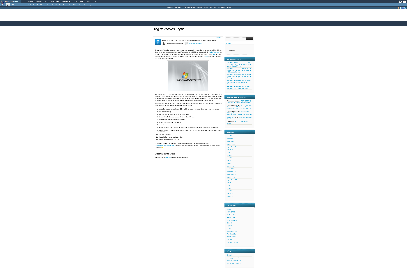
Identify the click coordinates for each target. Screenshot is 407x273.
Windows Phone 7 (232, 242)
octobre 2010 (231, 177)
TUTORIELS (170, 7)
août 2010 (230, 182)
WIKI (211, 7)
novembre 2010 (231, 174)
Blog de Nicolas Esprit (168, 29)
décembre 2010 (231, 171)
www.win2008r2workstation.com (164, 145)
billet (214, 54)
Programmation (67, 5)
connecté (168, 157)
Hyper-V (229, 226)
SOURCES (199, 7)
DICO (215, 7)
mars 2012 (230, 136)
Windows (219, 37)
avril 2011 (230, 160)
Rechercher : (231, 51)
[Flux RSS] (398, 8)
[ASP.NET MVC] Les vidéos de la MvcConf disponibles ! (239, 101)
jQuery (229, 228)
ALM (37, 5)
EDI (60, 5)
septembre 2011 (232, 147)
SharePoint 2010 (232, 231)
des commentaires (234, 260)
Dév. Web (54, 5)
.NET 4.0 (229, 209)
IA (33, 5)
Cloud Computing (232, 220)
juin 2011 (229, 155)
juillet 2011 (230, 152)
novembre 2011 (231, 141)
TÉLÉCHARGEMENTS (189, 7)
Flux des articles (233, 258)
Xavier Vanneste (214, 52)
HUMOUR (229, 7)
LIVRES (180, 7)
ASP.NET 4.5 (231, 215)
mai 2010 (229, 191)
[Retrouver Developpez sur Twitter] (400, 8)
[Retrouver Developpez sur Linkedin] (405, 8)
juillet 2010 (230, 185)
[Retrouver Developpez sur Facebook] (403, 8)
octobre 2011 (231, 144)
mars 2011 (230, 163)
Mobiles (86, 5)
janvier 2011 (230, 169)
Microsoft (42, 5)
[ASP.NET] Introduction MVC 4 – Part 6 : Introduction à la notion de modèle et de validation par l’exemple (239, 70)
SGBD (74, 5)
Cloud (29, 5)
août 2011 (230, 149)
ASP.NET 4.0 (231, 212)
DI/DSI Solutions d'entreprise (18, 5)
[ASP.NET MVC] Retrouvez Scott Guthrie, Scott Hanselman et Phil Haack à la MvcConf (239, 107)
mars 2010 (230, 196)
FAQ (176, 7)
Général (229, 223)
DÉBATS (206, 7)
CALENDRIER (221, 7)
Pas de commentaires (195, 43)
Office (80, 5)
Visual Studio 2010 (232, 237)
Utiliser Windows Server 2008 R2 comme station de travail (189, 40)
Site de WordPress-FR (234, 263)
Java (48, 5)
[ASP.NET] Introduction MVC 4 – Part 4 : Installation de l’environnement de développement (239, 82)
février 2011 (230, 166)
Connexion (228, 43)
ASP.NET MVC (231, 217)
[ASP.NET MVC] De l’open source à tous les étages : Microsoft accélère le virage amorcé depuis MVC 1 (239, 64)
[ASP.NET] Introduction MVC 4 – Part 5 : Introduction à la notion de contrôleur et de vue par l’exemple (239, 76)
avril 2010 (230, 193)
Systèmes (92, 5)
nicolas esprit (231, 117)
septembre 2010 (232, 180)
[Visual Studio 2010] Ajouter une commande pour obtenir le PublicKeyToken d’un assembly (239, 112)
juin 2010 (229, 188)
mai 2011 (229, 158)
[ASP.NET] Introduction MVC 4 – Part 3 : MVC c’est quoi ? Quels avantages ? (239, 87)
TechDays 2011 (231, 234)
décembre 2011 (231, 138)
